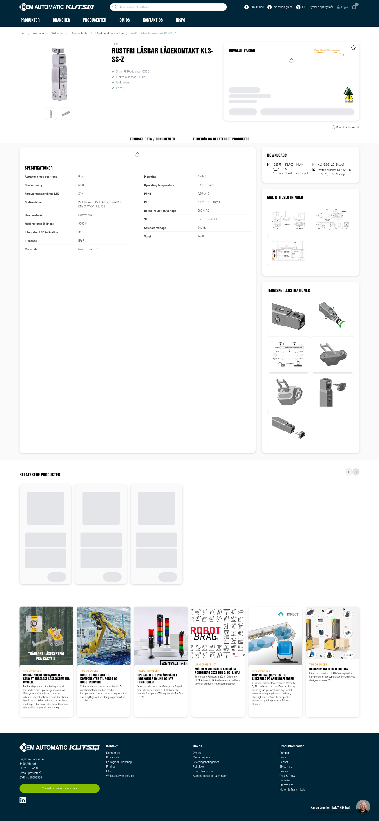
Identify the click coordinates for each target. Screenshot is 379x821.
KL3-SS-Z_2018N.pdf (331, 164)
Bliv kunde (257, 7)
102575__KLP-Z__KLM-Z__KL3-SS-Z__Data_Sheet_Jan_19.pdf (290, 169)
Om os (197, 753)
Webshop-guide (283, 7)
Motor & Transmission (293, 789)
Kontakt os (113, 753)
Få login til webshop (119, 762)
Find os (110, 766)
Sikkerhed (285, 766)
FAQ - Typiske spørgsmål (317, 7)
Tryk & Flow (287, 776)
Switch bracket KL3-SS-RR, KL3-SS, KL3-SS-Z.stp (335, 172)
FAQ (108, 771)
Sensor (283, 762)
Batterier (284, 780)
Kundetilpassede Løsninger (210, 776)
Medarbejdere (201, 757)
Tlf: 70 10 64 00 (29, 768)
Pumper (284, 753)
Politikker (199, 766)
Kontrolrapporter (203, 771)
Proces (283, 771)
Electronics (286, 785)
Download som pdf (347, 127)
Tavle (282, 757)
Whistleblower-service (120, 776)
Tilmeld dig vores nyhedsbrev (59, 788)
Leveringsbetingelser (206, 762)
